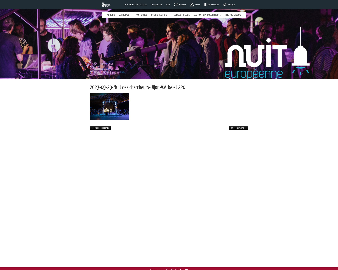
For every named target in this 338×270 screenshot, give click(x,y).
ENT (168, 4)
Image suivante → (238, 128)
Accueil (111, 14)
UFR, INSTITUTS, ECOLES (135, 4)
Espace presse (182, 14)
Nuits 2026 (141, 14)
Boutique (231, 4)
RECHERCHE (156, 4)
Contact (182, 4)
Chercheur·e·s (159, 14)
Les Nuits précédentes (206, 14)
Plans (197, 4)
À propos (124, 14)
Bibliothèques (213, 4)
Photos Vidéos (233, 14)
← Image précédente (100, 128)
